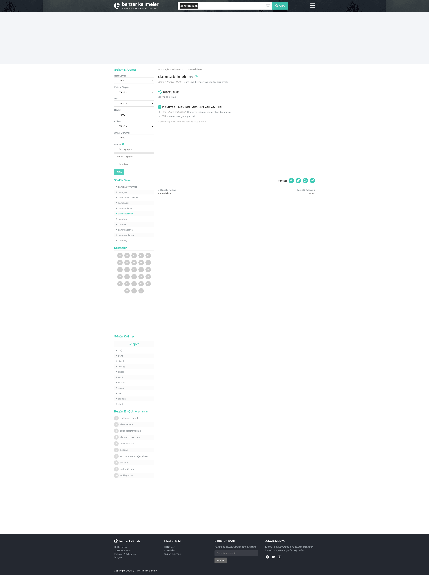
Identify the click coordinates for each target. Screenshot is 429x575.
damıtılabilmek (126, 235)
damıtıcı (122, 219)
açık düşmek (125, 469)
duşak (121, 371)
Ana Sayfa (163, 69)
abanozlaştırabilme (128, 430)
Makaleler (169, 550)
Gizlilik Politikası (122, 550)
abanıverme (124, 424)
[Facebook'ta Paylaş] (291, 180)
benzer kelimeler (140, 6)
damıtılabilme (125, 229)
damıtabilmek (195, 69)
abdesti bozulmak (128, 437)
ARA (282, 6)
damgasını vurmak (128, 197)
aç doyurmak (125, 443)
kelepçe (134, 344)
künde (121, 388)
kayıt (120, 377)
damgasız (123, 203)
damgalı (122, 192)
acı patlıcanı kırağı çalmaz (132, 456)
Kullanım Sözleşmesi (125, 554)
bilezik (121, 361)
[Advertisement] (214, 37)
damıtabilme (125, 208)
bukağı (121, 366)
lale (119, 393)
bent (120, 355)
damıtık (122, 224)
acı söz (122, 462)
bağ (120, 350)
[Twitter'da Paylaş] (298, 180)
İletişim (118, 557)
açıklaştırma (124, 475)
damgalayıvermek (127, 186)
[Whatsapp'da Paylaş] (305, 180)
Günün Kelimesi (172, 554)
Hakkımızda (120, 547)
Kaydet (221, 560)
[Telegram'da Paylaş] (312, 180)
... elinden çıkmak (127, 418)
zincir (121, 404)
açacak (122, 449)
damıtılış (122, 240)
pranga (122, 398)
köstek (121, 382)
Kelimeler (176, 69)
